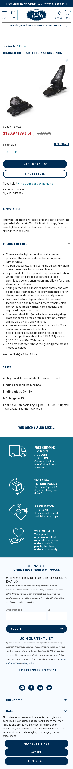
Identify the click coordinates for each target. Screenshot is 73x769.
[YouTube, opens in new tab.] (40, 688)
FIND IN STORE (35, 173)
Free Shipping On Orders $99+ (35, 3)
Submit (16, 628)
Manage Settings (36, 743)
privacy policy (29, 721)
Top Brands (9, 46)
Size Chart (61, 144)
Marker (23, 46)
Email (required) (14, 610)
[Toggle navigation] (4, 12)
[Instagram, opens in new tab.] (22, 688)
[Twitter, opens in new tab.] (49, 688)
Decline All (36, 761)
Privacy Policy (28, 663)
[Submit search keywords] (61, 23)
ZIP (49, 610)
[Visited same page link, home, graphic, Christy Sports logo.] (36, 15)
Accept (36, 752)
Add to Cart (33, 164)
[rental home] (13, 13)
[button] (66, 60)
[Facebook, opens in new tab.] (31, 688)
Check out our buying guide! (36, 183)
